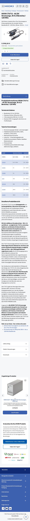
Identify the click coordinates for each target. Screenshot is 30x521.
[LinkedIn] (10, 508)
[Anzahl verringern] (2, 51)
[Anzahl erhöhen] (7, 51)
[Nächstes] (25, 34)
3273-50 (4, 184)
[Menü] (3, 6)
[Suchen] (17, 6)
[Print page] (7, 63)
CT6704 (3, 189)
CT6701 (3, 167)
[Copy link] (10, 63)
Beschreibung (6, 96)
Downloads (6, 354)
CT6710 (3, 162)
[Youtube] (6, 508)
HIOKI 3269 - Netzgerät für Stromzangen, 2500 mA (15, 400)
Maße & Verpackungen (9, 349)
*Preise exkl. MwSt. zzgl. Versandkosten (15, 45)
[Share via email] (3, 63)
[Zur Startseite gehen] (9, 6)
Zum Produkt (15, 412)
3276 (3, 178)
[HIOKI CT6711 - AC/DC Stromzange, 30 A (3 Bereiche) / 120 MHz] (15, 34)
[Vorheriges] (4, 34)
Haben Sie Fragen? (15, 446)
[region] (15, 34)
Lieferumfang (6, 343)
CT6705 (3, 195)
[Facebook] (3, 508)
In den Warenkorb (15, 54)
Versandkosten (15, 515)
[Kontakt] (26, 517)
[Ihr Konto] (23, 6)
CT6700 (3, 173)
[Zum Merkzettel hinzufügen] (25, 380)
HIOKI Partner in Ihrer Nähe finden (15, 441)
